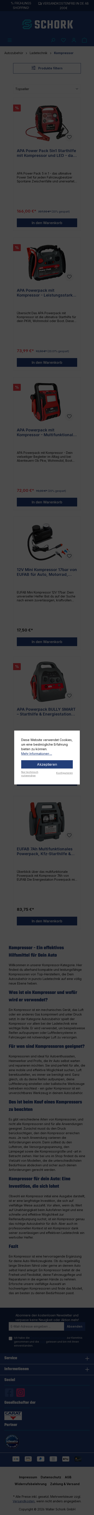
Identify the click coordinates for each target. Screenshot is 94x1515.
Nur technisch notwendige (29, 773)
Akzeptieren (47, 764)
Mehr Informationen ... (36, 753)
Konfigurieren (64, 772)
